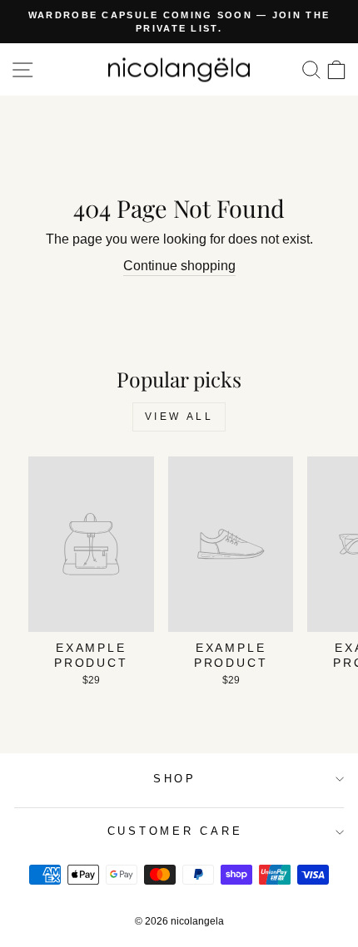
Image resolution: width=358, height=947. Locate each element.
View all (179, 416)
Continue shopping (179, 266)
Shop (174, 779)
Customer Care (175, 831)
